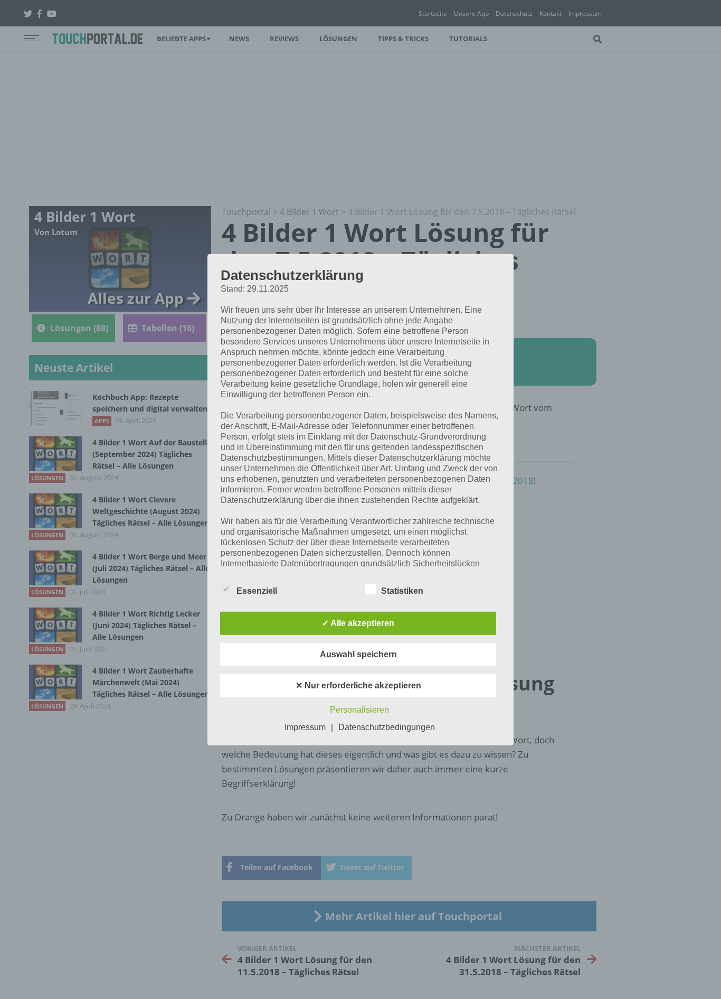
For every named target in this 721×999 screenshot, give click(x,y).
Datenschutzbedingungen (386, 727)
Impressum (305, 727)
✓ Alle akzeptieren (358, 623)
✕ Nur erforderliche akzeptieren (358, 685)
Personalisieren (359, 709)
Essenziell (256, 590)
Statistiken (402, 590)
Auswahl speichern (358, 654)
